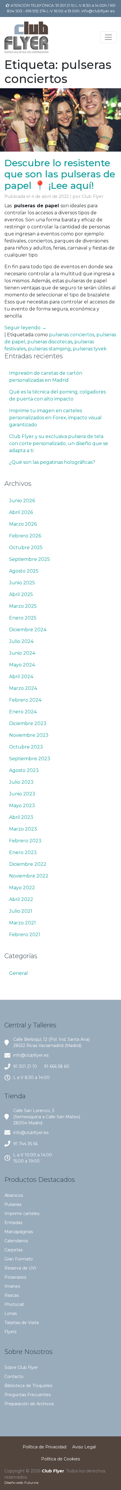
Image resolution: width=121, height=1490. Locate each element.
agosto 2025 (23, 571)
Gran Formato (18, 1259)
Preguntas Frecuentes (27, 1394)
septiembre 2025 (29, 559)
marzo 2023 (23, 829)
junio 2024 (22, 653)
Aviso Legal (84, 1447)
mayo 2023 (22, 805)
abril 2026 (21, 512)
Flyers (10, 1331)
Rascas (11, 1295)
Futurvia (31, 1483)
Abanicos (13, 1195)
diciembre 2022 (27, 864)
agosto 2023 (24, 770)
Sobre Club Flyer (21, 1367)
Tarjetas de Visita (21, 1322)
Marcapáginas (18, 1231)
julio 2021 (20, 911)
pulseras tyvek (90, 349)
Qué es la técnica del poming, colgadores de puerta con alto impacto (57, 395)
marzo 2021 (22, 923)
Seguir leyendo (25, 327)
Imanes (12, 1286)
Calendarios (16, 1240)
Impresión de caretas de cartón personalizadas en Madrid (45, 376)
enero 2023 (23, 852)
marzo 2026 (23, 524)
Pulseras (12, 1204)
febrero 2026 (25, 536)
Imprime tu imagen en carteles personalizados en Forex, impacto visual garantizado (55, 417)
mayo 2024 (22, 665)
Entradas (13, 1222)
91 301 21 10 (25, 1066)
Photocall (14, 1304)
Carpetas (13, 1250)
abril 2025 (21, 594)
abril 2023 (21, 817)
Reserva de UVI (20, 1268)
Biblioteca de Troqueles (28, 1385)
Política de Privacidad (44, 1447)
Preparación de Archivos (29, 1403)
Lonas (10, 1313)
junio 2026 (22, 500)
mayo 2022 (22, 887)
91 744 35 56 (25, 1143)
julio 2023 (21, 782)
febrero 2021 (24, 934)
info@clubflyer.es (98, 11)
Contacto (13, 1376)
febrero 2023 (25, 841)
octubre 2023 (26, 747)
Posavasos (15, 1277)
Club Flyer (92, 196)
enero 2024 (23, 712)
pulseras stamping (49, 349)
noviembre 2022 (28, 876)
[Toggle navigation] (108, 37)
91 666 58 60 (56, 1066)
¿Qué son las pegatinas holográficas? (52, 462)
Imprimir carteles (21, 1213)
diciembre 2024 (27, 629)
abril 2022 (21, 899)
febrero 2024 (25, 700)
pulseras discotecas (49, 342)
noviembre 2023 (28, 735)
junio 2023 (22, 794)
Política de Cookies (60, 1459)
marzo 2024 (23, 688)
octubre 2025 (26, 547)
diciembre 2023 (27, 723)
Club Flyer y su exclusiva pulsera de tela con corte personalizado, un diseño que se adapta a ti (58, 443)
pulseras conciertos (71, 334)
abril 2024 (21, 676)
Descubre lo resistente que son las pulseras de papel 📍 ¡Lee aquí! (59, 174)
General (18, 973)
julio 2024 (21, 641)
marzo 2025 (23, 606)
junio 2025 (22, 583)
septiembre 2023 (29, 758)
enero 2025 (22, 618)
